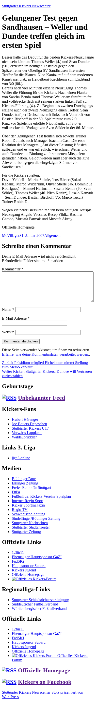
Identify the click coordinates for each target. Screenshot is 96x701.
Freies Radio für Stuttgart (31, 487)
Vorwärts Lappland (27, 433)
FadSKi (18, 561)
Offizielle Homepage (28, 574)
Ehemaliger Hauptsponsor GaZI (37, 557)
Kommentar (12, 269)
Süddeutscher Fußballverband (35, 604)
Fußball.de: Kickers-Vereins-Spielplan (41, 496)
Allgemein (52, 235)
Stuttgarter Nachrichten (30, 523)
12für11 (18, 552)
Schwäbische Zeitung (28, 514)
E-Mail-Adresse (16, 318)
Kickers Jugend (24, 570)
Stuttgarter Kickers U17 (30, 428)
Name (8, 309)
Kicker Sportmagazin (28, 505)
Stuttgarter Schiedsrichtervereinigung (40, 600)
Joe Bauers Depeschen (29, 424)
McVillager (10, 235)
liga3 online (21, 458)
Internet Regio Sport (27, 501)
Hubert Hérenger (25, 419)
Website (8, 332)
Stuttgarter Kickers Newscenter (26, 6)
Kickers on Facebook (44, 682)
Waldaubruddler (24, 437)
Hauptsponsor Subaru (29, 566)
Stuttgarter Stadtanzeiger (31, 527)
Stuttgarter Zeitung (26, 532)
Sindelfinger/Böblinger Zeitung (36, 518)
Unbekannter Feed (41, 398)
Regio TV (20, 510)
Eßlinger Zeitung (25, 483)
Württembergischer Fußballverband (39, 608)
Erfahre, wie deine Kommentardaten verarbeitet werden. (45, 354)
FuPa (16, 492)
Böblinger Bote (24, 479)
